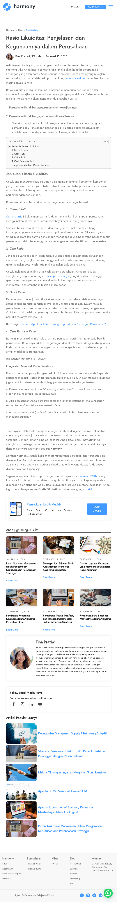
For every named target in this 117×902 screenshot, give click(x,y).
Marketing (75, 878)
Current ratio (14, 216)
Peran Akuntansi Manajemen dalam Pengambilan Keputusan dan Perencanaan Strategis (70, 828)
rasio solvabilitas (75, 78)
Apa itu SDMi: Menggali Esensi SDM (62, 791)
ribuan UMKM (89, 476)
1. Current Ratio (20, 150)
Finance (73, 873)
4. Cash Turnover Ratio (23, 161)
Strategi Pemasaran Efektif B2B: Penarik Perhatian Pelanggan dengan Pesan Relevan (72, 753)
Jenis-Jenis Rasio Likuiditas (23, 146)
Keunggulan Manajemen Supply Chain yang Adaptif (72, 733)
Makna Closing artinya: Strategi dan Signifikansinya (72, 772)
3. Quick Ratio (19, 157)
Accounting (32, 30)
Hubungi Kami (34, 869)
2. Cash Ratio (19, 154)
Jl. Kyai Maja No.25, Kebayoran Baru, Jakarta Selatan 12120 (103, 867)
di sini (88, 489)
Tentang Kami (34, 864)
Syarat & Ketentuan (25, 895)
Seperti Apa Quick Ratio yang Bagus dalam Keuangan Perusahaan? (63, 324)
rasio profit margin (58, 276)
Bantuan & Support (11, 873)
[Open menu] (111, 7)
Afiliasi (55, 864)
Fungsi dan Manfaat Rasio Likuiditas (30, 165)
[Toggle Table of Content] (104, 141)
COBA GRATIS (97, 509)
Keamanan (7, 869)
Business (74, 869)
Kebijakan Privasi (45, 895)
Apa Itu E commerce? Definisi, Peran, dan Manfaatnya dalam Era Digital (66, 810)
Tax (71, 883)
